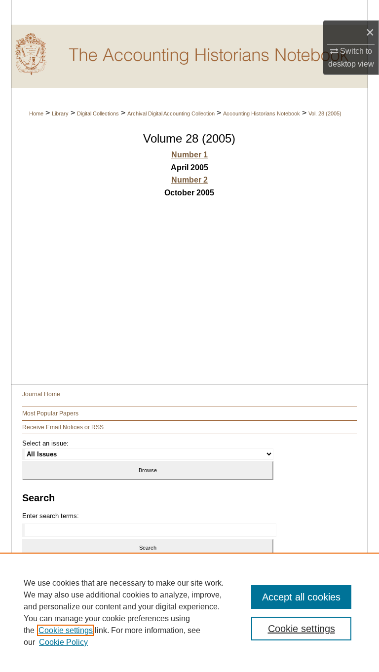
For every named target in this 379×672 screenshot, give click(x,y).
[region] (189, 612)
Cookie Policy (63, 642)
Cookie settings (65, 630)
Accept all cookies (301, 597)
